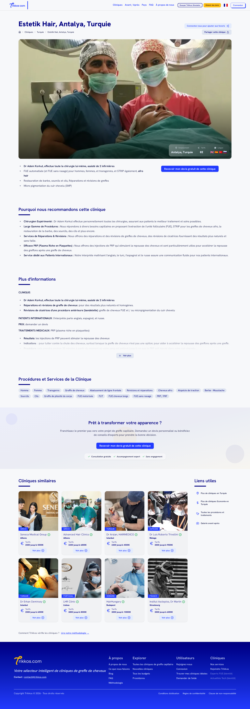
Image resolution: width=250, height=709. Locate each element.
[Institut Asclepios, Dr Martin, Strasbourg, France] (168, 578)
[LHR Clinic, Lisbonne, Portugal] (81, 578)
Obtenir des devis (212, 5)
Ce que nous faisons (119, 668)
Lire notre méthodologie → (75, 633)
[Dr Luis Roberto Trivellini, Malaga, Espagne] (168, 511)
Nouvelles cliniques (143, 668)
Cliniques (118, 4)
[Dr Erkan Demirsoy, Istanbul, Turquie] (38, 578)
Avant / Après (132, 4)
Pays (144, 4)
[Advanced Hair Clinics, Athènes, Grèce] (81, 511)
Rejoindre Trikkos (219, 668)
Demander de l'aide (186, 678)
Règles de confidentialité (194, 693)
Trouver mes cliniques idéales (191, 673)
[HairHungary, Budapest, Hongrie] (124, 578)
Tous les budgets (141, 673)
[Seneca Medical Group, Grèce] (38, 511)
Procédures (139, 678)
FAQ (151, 4)
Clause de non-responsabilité (222, 693)
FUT (101, 396)
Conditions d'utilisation (168, 693)
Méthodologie (116, 682)
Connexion (238, 5)
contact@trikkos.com (35, 677)
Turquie (40, 32)
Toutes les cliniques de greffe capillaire (153, 664)
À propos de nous (165, 4)
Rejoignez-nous (184, 664)
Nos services (217, 664)
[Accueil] (17, 5)
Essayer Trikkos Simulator (190, 5)
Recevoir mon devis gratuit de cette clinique (190, 168)
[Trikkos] (28, 661)
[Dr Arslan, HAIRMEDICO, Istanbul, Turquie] (124, 511)
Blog (111, 673)
